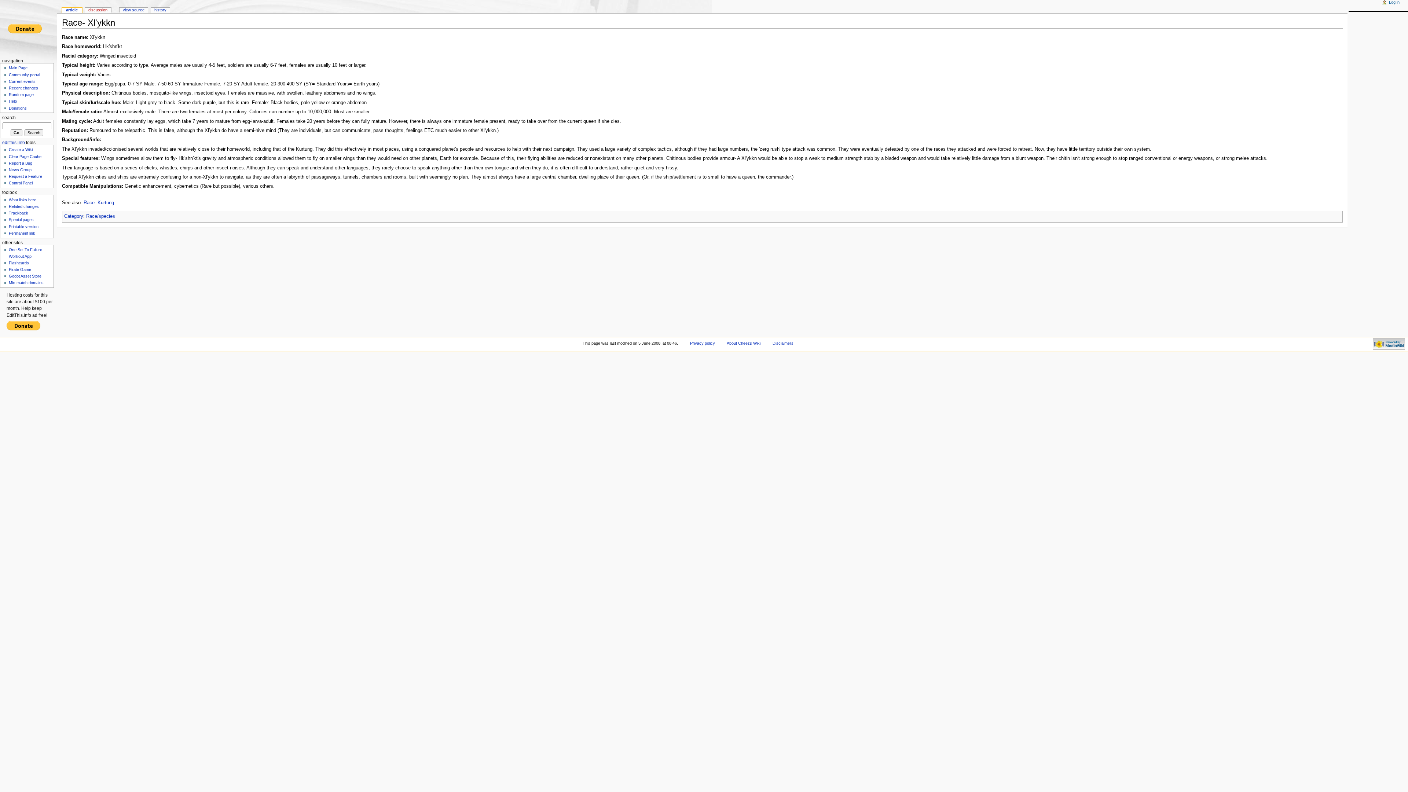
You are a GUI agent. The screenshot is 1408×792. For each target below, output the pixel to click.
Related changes (24, 206)
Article (72, 10)
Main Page (18, 68)
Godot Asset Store (25, 276)
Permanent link (22, 233)
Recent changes (23, 88)
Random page (21, 94)
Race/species (100, 216)
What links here (22, 200)
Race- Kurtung (99, 202)
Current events (22, 81)
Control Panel (21, 183)
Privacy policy (702, 343)
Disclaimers (783, 343)
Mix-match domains (26, 282)
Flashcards (19, 263)
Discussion (97, 10)
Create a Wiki (21, 149)
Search (9, 117)
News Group (20, 170)
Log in (1394, 2)
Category (73, 216)
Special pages (21, 219)
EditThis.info (13, 142)
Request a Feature (25, 176)
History (160, 10)
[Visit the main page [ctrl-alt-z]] (28, 28)
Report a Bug (20, 163)
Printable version (23, 226)
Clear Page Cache (25, 156)
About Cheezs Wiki (743, 343)
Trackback (18, 213)
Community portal (24, 75)
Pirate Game (20, 269)
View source (133, 10)
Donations (18, 108)
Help (13, 101)
